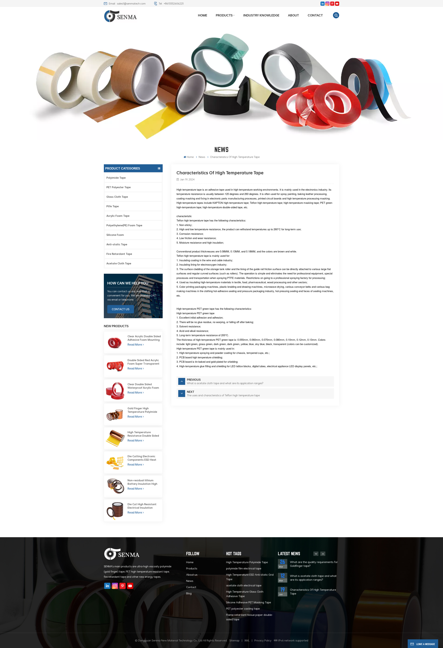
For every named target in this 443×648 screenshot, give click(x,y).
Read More (135, 344)
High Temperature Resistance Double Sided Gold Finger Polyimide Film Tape (144, 433)
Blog (189, 593)
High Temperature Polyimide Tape (247, 562)
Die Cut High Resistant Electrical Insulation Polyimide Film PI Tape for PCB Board (144, 505)
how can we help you (127, 283)
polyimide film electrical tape (243, 568)
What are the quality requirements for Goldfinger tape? (314, 564)
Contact (315, 15)
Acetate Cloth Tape (118, 263)
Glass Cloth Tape (117, 197)
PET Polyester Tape (118, 187)
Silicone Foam (115, 235)
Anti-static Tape (116, 244)
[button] (315, 554)
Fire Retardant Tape (119, 254)
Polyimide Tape (116, 178)
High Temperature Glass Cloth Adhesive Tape (244, 593)
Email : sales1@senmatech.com (127, 3)
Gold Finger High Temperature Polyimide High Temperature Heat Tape (143, 409)
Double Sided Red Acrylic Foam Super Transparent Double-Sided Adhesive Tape (143, 361)
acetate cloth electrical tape (243, 585)
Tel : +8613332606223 (171, 3)
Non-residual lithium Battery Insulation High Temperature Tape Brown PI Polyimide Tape (144, 482)
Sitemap (234, 640)
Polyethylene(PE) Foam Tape (124, 225)
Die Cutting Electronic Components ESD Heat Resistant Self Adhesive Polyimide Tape (143, 457)
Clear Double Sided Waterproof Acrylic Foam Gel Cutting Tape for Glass (144, 385)
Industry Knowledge (261, 15)
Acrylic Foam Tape (117, 216)
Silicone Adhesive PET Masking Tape (248, 602)
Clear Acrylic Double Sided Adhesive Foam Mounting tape (144, 337)
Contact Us (120, 309)
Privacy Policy (263, 640)
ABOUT (293, 15)
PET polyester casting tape (243, 608)
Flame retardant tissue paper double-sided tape (249, 617)
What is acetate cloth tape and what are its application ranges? (313, 578)
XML (247, 640)
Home (202, 15)
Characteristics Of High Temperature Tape (313, 591)
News (189, 581)
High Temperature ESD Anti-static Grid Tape (250, 577)
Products (224, 15)
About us (191, 575)
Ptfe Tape (112, 206)
